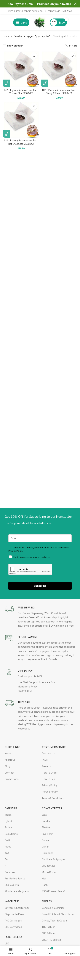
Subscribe (40, 586)
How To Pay (48, 778)
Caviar (45, 846)
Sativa (8, 827)
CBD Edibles (48, 933)
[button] (6, 83)
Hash (45, 884)
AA (6, 859)
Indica (8, 814)
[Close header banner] (75, 3)
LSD (7, 943)
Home (6, 36)
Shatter (46, 827)
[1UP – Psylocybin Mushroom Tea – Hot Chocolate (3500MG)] (21, 119)
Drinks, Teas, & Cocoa (54, 920)
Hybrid (8, 820)
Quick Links (12, 747)
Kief (44, 878)
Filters (73, 45)
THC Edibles (48, 926)
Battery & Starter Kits (17, 907)
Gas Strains (11, 833)
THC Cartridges (13, 920)
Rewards (47, 766)
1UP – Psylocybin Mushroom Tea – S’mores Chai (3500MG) (21, 92)
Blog (7, 766)
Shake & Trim (12, 884)
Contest (9, 772)
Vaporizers (12, 901)
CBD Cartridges (13, 926)
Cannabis (11, 808)
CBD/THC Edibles (51, 939)
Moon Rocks (49, 872)
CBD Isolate (48, 865)
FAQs (45, 759)
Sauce (45, 840)
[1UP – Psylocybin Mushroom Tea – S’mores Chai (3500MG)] (21, 69)
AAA (7, 852)
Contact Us (48, 753)
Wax (44, 814)
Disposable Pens (14, 914)
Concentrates (52, 808)
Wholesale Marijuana (17, 891)
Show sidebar (15, 45)
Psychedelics (14, 936)
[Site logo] (39, 22)
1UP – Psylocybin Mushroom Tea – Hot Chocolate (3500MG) (21, 142)
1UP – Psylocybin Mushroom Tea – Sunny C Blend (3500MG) (59, 92)
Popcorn (10, 872)
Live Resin (47, 833)
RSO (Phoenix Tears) (53, 891)
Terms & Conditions (53, 798)
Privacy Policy (49, 785)
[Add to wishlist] (34, 55)
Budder (46, 820)
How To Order (49, 772)
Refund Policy (49, 791)
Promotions (12, 778)
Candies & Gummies (53, 907)
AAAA (8, 846)
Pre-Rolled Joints (15, 878)
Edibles (47, 901)
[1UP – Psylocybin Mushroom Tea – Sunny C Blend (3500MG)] (59, 69)
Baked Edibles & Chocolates (58, 914)
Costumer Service (54, 747)
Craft (7, 840)
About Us (10, 759)
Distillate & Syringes (53, 859)
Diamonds (47, 852)
